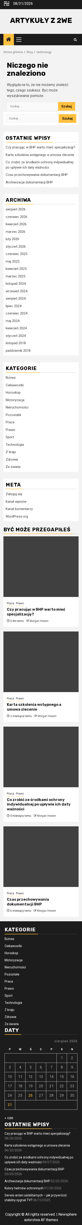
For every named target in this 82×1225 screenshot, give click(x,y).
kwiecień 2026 (16, 224)
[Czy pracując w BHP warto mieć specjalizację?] (41, 566)
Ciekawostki (15, 385)
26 (30, 1095)
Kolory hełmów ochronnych (24, 1188)
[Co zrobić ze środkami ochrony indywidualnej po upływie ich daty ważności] (41, 757)
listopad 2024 (16, 284)
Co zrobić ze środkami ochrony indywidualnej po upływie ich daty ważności (39, 804)
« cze (9, 1118)
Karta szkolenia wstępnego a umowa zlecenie (40, 155)
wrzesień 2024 (16, 291)
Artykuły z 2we (41, 20)
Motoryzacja (15, 400)
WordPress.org (17, 516)
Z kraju (11, 452)
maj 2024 (12, 321)
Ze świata (13, 467)
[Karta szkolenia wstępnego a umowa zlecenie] (41, 661)
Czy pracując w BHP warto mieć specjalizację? (40, 147)
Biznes (11, 378)
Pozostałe (13, 415)
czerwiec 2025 (16, 254)
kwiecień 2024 (16, 328)
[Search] (75, 39)
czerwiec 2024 (16, 313)
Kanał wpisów (16, 502)
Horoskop (13, 392)
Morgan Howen (39, 621)
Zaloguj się (14, 494)
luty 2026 (12, 239)
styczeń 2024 (16, 336)
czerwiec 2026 (16, 217)
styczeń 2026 (16, 246)
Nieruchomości (17, 407)
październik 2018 (18, 351)
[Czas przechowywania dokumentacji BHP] (41, 856)
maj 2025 (12, 261)
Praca (10, 422)
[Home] (8, 40)
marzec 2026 (15, 232)
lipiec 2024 (13, 306)
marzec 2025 (15, 276)
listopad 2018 (16, 343)
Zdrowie (12, 459)
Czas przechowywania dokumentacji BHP (37, 175)
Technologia (15, 445)
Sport (10, 437)
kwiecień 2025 (16, 269)
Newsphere (67, 1214)
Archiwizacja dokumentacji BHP (29, 182)
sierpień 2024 (16, 298)
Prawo (10, 430)
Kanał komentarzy (19, 509)
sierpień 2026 (16, 209)
